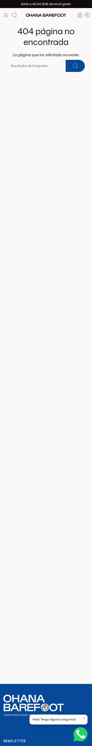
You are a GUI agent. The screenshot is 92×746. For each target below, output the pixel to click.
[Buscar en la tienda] (14, 15)
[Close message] (84, 718)
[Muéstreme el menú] (5, 15)
